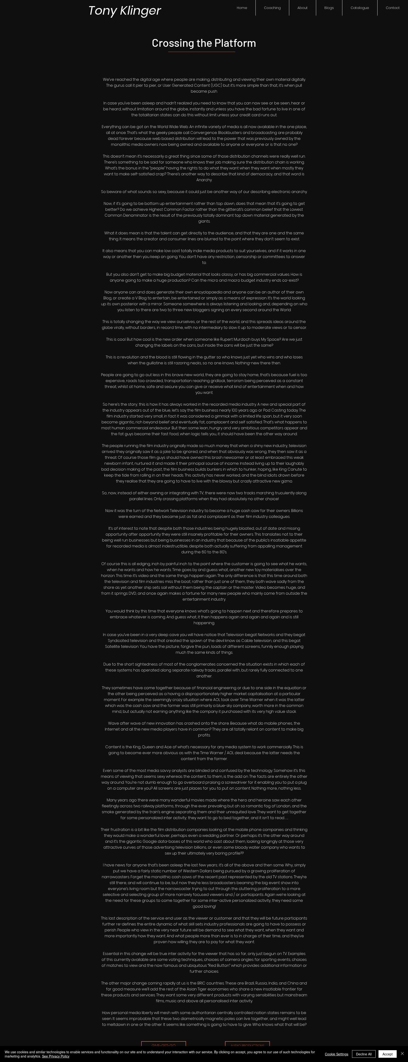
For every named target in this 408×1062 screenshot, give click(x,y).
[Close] (402, 1054)
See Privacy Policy (55, 1056)
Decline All (364, 1054)
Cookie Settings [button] (336, 1054)
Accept (387, 1054)
